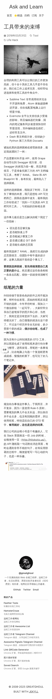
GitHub (17, 589)
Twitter (27, 589)
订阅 (34, 15)
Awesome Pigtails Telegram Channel (23, 642)
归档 (27, 15)
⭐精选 (18, 15)
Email (36, 589)
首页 (9, 15)
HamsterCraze (11, 610)
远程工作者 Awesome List (17, 626)
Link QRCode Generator (16, 649)
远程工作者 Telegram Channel (19, 634)
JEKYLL (33, 691)
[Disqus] (26, 513)
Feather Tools (11, 603)
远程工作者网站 (11, 618)
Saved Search (11, 665)
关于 (41, 15)
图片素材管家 (10, 657)
